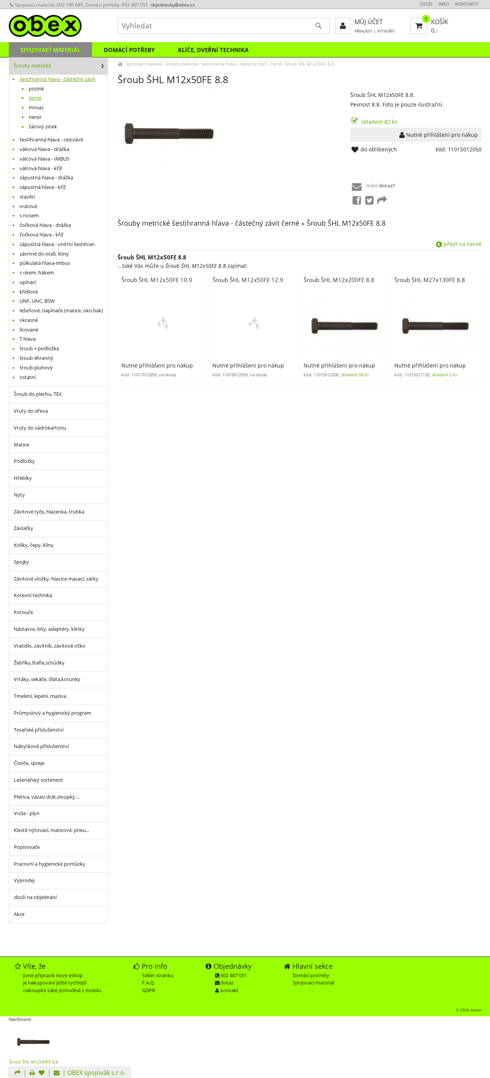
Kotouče (23, 612)
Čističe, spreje (29, 763)
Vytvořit (386, 31)
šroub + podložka (39, 348)
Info (444, 4)
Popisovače (27, 847)
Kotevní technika (33, 595)
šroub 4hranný (36, 358)
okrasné (29, 320)
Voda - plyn (26, 813)
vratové (28, 206)
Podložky (24, 461)
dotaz (227, 982)
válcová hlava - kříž (41, 168)
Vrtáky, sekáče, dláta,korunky (47, 679)
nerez (35, 117)
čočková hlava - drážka (45, 225)
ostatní (28, 377)
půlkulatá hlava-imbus (45, 263)
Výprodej (24, 880)
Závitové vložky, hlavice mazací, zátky (56, 579)
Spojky (21, 562)
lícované (29, 330)
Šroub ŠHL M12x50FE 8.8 (309, 64)
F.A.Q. (148, 982)
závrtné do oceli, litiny (44, 254)
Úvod (426, 4)
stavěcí (27, 197)
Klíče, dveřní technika (213, 50)
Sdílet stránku (157, 975)
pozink (36, 88)
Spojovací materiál (144, 64)
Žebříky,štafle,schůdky (39, 663)
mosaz (36, 107)
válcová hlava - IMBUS (44, 159)
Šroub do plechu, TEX (38, 394)
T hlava (28, 339)
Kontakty (467, 4)
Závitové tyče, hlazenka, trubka (49, 512)
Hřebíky (23, 478)
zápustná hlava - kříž (43, 187)
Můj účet (368, 22)
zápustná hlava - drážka (46, 177)
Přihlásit (363, 31)
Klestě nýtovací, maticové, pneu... (51, 830)
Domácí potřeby (129, 50)
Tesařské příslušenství (39, 730)
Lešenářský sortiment (38, 780)
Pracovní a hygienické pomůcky (49, 864)
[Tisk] (32, 1073)
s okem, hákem (37, 272)
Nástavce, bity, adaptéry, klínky (49, 629)
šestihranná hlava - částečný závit (234, 64)
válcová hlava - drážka (44, 149)
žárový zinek (43, 126)
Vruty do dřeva (31, 411)
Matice (21, 444)
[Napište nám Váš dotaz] (57, 1073)
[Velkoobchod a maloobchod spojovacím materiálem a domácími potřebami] (120, 64)
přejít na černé (462, 244)
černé (276, 64)
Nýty (19, 495)
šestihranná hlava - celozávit (51, 139)
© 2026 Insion (469, 1009)
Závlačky (23, 528)
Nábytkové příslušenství (41, 746)
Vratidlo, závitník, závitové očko (49, 646)
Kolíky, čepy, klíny (34, 545)
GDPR (148, 990)
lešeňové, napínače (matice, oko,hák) (61, 310)
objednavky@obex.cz (172, 5)
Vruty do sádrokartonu (40, 428)
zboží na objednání (35, 897)
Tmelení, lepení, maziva (40, 696)
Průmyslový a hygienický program (52, 713)
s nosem (29, 215)
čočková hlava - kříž (42, 234)
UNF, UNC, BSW (37, 301)
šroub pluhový (36, 367)
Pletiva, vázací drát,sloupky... (46, 797)
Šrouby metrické (182, 64)
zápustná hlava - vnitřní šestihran (57, 244)
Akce (19, 914)
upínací (28, 282)
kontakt (229, 990)
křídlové (29, 292)
